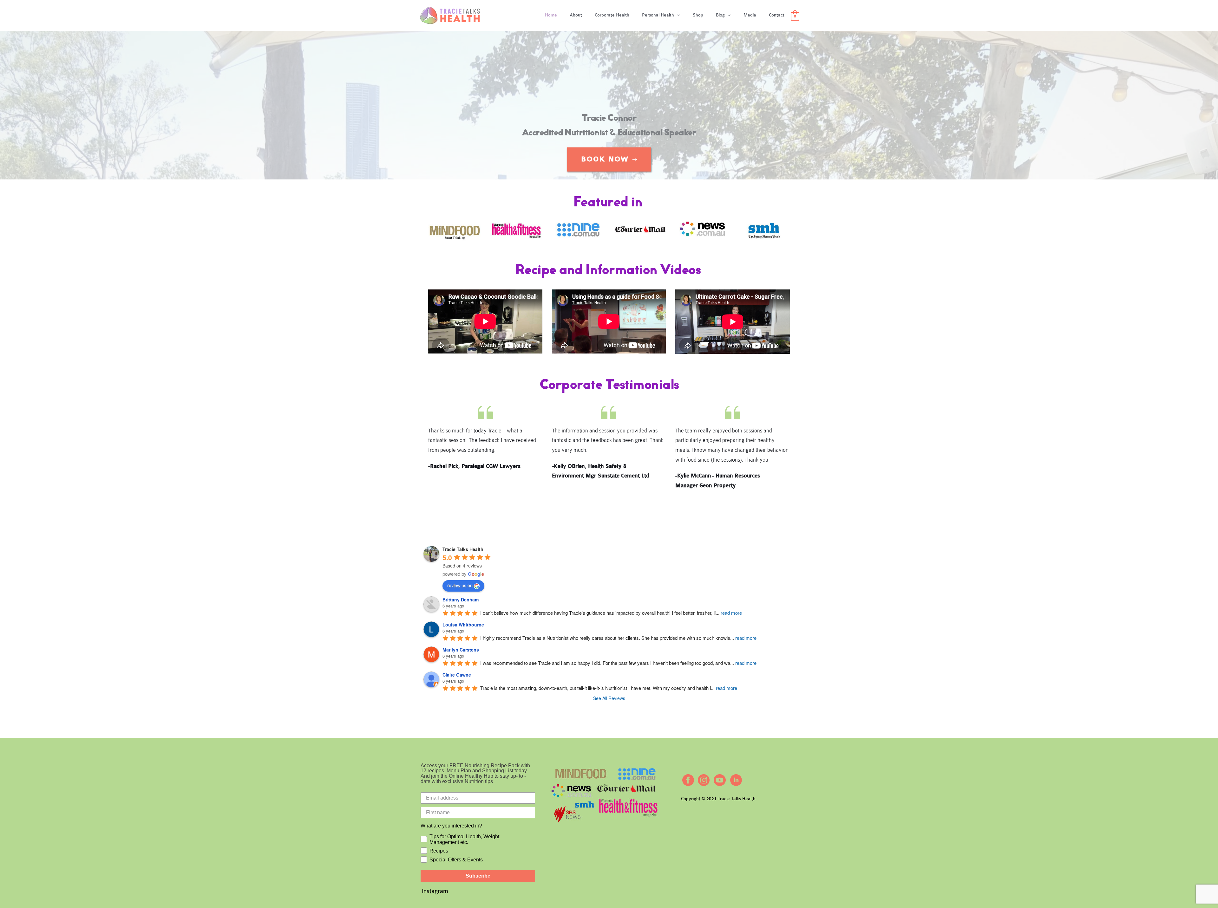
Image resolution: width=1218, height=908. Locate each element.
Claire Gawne (456, 674)
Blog (720, 15)
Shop (698, 15)
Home (551, 15)
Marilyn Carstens (460, 649)
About (576, 15)
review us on (460, 585)
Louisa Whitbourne (463, 624)
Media (749, 15)
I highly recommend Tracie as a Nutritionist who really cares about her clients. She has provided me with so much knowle (618, 637)
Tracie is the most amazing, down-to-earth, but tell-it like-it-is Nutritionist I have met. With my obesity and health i (608, 687)
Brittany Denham (460, 599)
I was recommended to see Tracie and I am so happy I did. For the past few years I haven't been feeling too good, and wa (618, 662)
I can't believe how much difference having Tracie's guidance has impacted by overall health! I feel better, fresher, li (611, 612)
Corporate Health (612, 15)
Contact (776, 15)
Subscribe (478, 876)
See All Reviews (609, 698)
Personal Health (658, 15)
